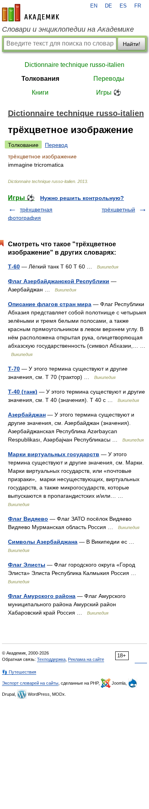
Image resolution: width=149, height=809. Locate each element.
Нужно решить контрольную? (82, 198)
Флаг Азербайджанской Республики (58, 281)
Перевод (56, 145)
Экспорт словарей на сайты (30, 683)
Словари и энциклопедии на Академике (68, 29)
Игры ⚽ (108, 92)
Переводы (108, 78)
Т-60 (14, 266)
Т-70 (14, 368)
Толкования (40, 78)
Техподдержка (51, 659)
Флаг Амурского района (41, 596)
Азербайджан (27, 414)
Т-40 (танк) (22, 391)
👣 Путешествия (19, 672)
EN (93, 6)
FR (137, 6)
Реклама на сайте (86, 659)
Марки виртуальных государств (53, 454)
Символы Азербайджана (42, 542)
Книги (40, 92)
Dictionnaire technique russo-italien (74, 64)
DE (108, 6)
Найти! (131, 44)
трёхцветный (118, 209)
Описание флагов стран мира (49, 304)
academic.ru (30, 12)
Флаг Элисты (26, 565)
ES (123, 6)
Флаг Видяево (28, 519)
